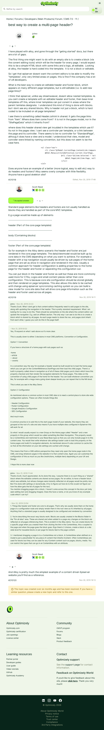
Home (9, 19)
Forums (19, 19)
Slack (59, 638)
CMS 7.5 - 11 (70, 19)
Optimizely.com (13, 628)
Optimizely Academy (15, 675)
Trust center (52, 719)
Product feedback (64, 641)
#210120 (12, 580)
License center (12, 638)
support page (72, 664)
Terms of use (52, 716)
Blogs (59, 635)
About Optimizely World (52, 711)
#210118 (12, 179)
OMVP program (63, 628)
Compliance (52, 722)
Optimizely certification (16, 631)
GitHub (9, 672)
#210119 (12, 297)
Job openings (12, 635)
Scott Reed (37, 187)
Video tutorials (12, 669)
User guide (11, 666)
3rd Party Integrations (52, 725)
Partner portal (12, 659)
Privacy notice (52, 713)
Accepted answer (21, 200)
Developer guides (13, 662)
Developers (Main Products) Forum (43, 19)
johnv (34, 33)
